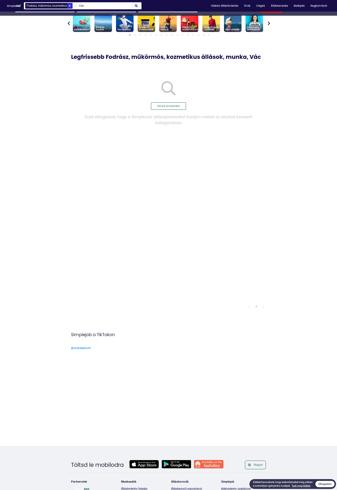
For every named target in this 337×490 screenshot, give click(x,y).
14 (198, 35)
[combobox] (103, 5)
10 (177, 35)
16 (209, 35)
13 (193, 35)
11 (182, 35)
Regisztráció (318, 6)
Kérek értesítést (168, 106)
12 (188, 35)
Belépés (299, 6)
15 (203, 35)
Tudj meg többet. (301, 485)
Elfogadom (325, 484)
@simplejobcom (81, 348)
